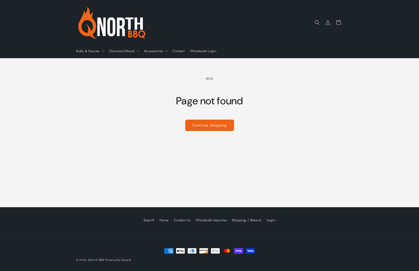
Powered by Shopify (118, 260)
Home (164, 220)
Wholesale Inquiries (211, 220)
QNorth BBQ (96, 260)
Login (271, 220)
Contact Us (182, 220)
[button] (89, 51)
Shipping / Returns (247, 220)
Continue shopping (210, 125)
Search (149, 220)
